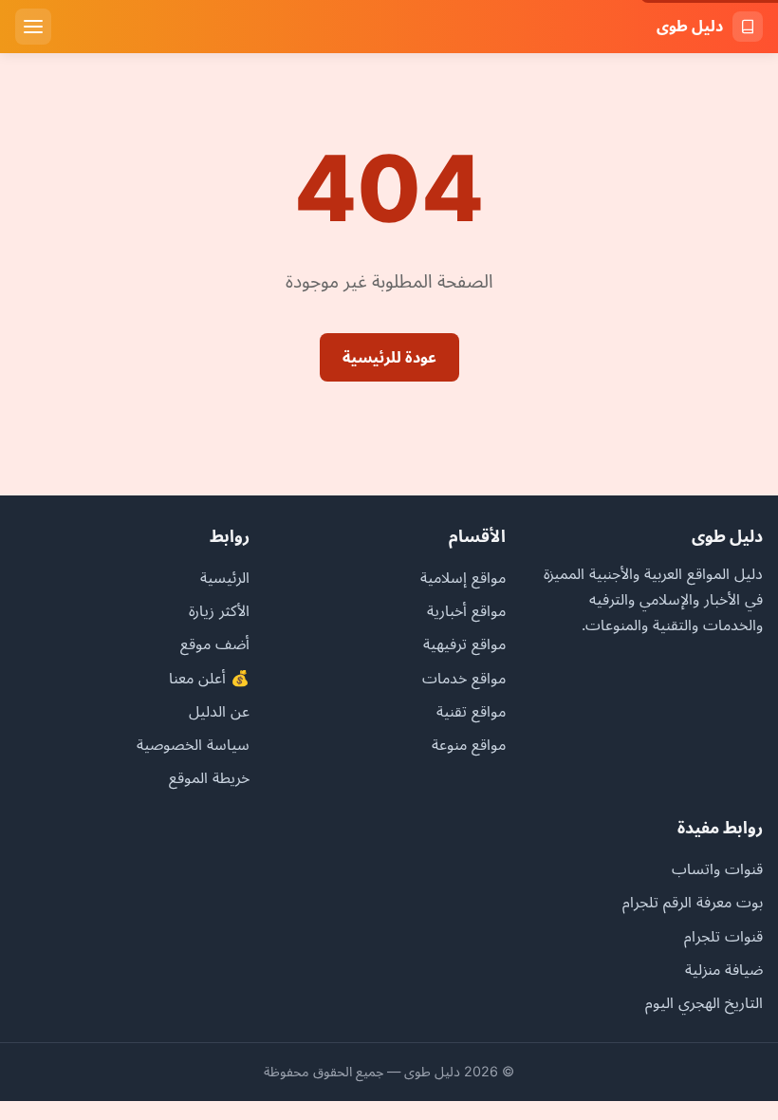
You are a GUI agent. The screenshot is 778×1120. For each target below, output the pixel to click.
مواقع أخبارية (466, 610)
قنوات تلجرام (723, 935)
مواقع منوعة (469, 744)
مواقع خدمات (464, 677)
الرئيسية (225, 577)
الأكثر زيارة (219, 610)
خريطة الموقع (209, 777)
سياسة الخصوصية (193, 744)
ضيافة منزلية (724, 969)
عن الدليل (219, 710)
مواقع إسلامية (463, 577)
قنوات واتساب (717, 868)
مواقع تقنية (471, 710)
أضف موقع (215, 643)
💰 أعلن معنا (209, 677)
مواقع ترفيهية (464, 643)
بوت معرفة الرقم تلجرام (692, 901)
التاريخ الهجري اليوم (704, 1002)
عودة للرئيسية (389, 356)
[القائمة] (33, 27)
